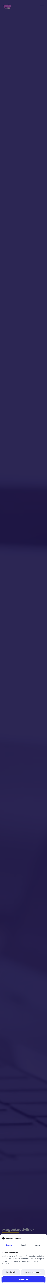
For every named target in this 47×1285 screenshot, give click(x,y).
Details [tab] (23, 1245)
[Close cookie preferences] (43, 1238)
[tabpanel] (23, 1266)
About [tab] (37, 1245)
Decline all (11, 1272)
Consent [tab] (9, 1245)
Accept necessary (33, 1272)
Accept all (23, 1279)
